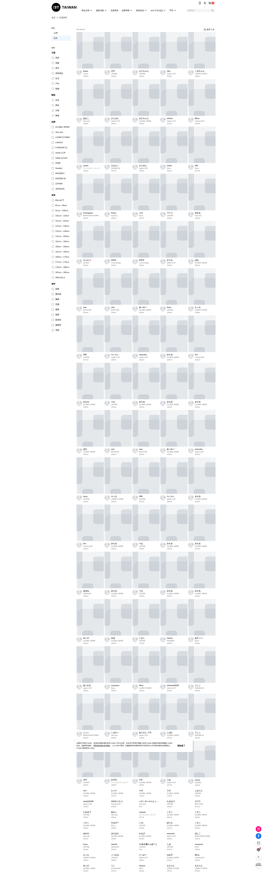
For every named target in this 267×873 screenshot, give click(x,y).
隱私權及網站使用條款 (102, 746)
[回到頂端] (258, 857)
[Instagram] (258, 829)
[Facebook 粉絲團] (258, 836)
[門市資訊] (258, 843)
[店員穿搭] (258, 864)
